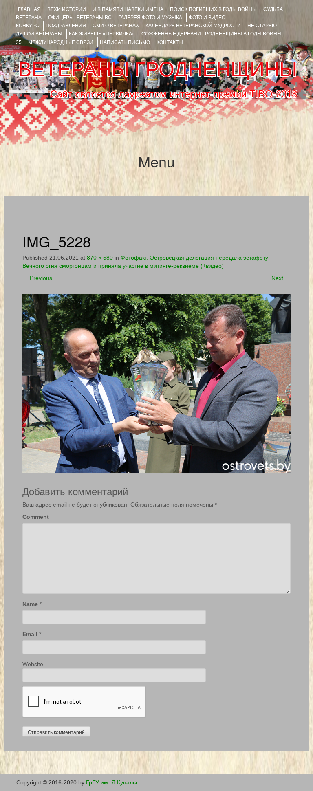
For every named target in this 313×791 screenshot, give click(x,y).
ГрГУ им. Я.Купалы (111, 782)
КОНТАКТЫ (169, 42)
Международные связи (60, 42)
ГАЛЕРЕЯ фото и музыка (150, 17)
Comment (35, 516)
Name (30, 604)
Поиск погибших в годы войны (213, 9)
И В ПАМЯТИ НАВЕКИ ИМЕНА (128, 9)
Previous (37, 278)
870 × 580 (100, 257)
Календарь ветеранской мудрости (193, 26)
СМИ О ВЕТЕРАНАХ (116, 26)
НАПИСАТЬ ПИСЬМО (125, 42)
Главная (29, 9)
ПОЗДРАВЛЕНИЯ (66, 26)
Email (29, 634)
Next (281, 278)
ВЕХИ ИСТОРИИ (66, 9)
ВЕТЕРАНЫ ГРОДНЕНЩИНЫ (157, 69)
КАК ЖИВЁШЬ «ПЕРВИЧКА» (102, 34)
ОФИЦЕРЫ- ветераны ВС (80, 17)
